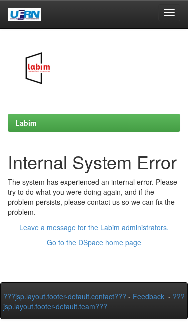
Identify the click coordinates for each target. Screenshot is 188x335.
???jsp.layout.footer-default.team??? (94, 301)
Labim (25, 123)
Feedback (148, 296)
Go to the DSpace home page (94, 242)
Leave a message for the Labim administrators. (94, 227)
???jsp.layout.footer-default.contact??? (64, 296)
